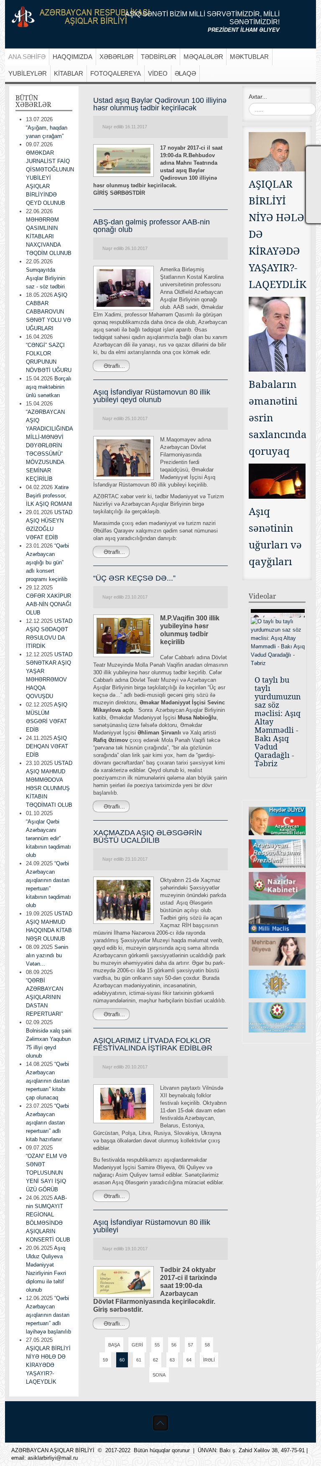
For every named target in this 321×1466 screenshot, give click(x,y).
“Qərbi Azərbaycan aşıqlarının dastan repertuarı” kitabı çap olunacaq (47, 1081)
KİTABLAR (68, 73)
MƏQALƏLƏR (203, 56)
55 (157, 1344)
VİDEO (158, 73)
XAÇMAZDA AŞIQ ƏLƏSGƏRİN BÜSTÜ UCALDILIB (147, 836)
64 (188, 1359)
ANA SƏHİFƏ (27, 56)
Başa (114, 1344)
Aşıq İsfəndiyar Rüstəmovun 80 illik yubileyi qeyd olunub (151, 396)
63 (172, 1359)
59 (105, 1359)
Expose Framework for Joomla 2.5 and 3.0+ (80, 16)
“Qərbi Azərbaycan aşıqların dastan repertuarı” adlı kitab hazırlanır (47, 1122)
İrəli (209, 1359)
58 (207, 1344)
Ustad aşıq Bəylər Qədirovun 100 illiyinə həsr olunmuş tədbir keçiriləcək (160, 104)
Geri (137, 1344)
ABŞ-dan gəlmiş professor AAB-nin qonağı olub (151, 226)
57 (190, 1344)
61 (138, 1359)
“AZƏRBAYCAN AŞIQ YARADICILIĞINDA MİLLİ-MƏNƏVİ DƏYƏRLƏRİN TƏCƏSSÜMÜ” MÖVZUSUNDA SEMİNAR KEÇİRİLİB (49, 445)
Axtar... (258, 96)
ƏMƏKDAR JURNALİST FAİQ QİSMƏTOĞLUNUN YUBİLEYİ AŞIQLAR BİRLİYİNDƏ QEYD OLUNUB (50, 178)
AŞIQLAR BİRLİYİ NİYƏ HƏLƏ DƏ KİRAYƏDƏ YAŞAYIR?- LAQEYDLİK (48, 1365)
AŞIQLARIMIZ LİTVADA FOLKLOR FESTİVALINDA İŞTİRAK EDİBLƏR (152, 1044)
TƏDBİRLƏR (158, 56)
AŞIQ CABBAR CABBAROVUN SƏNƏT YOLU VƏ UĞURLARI (48, 311)
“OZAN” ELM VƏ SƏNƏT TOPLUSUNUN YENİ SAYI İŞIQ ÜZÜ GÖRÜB (46, 1173)
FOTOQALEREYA (115, 73)
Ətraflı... (113, 365)
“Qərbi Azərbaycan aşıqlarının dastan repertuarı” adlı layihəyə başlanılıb (48, 1315)
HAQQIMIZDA (72, 56)
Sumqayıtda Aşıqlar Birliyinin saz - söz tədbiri (45, 278)
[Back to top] (160, 1423)
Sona (159, 1374)
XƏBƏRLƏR (116, 56)
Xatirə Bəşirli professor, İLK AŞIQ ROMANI (49, 495)
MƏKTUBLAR (249, 56)
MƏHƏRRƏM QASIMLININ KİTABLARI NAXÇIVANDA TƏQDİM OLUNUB (48, 236)
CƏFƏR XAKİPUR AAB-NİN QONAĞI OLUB (48, 604)
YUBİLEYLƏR (27, 73)
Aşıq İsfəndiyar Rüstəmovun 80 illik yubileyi (151, 1226)
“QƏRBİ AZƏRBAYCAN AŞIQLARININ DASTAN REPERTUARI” (44, 997)
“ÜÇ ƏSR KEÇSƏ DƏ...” (134, 578)
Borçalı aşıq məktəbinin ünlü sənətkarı (48, 386)
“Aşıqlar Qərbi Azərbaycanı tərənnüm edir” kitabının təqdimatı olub (48, 838)
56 (173, 1344)
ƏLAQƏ (185, 73)
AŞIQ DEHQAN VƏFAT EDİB (47, 746)
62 (155, 1359)
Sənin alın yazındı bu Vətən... (47, 955)
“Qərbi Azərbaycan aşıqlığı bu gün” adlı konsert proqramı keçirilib (47, 562)
